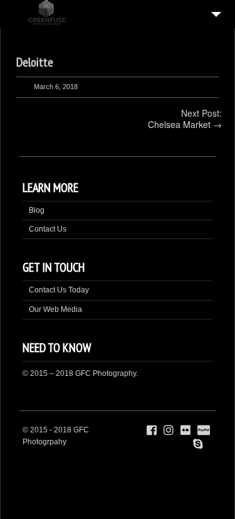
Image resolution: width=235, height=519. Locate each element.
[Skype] (198, 444)
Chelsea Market (179, 124)
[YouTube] (209, 444)
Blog (36, 210)
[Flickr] (185, 430)
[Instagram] (168, 430)
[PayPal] (203, 430)
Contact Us (47, 229)
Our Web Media (55, 309)
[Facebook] (151, 430)
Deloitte (34, 62)
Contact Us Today (59, 290)
